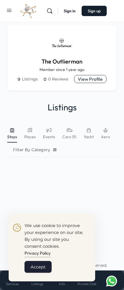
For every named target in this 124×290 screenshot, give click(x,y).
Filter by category (31, 149)
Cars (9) (69, 136)
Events (49, 136)
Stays (12, 136)
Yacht (89, 136)
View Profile (90, 79)
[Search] (49, 10)
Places (30, 136)
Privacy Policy (38, 253)
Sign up (94, 11)
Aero (105, 136)
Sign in (70, 11)
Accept (38, 267)
